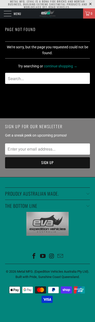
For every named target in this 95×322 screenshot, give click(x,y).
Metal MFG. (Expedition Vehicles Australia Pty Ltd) (52, 271)
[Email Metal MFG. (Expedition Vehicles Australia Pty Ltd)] (60, 256)
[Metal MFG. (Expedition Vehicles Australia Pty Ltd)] (47, 13)
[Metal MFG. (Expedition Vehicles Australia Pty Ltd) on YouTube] (43, 256)
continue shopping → (60, 66)
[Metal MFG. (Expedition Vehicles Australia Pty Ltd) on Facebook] (34, 256)
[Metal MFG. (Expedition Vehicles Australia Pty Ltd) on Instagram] (51, 256)
